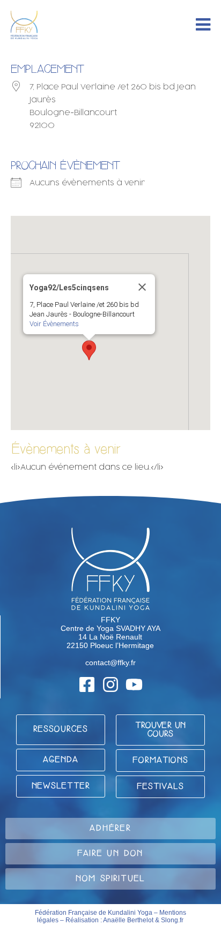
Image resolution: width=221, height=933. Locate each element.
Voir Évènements (54, 324)
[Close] (142, 287)
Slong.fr (172, 920)
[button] (89, 350)
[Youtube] (134, 684)
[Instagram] (110, 684)
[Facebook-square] (86, 684)
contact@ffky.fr (110, 662)
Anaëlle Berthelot (128, 920)
